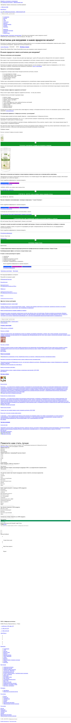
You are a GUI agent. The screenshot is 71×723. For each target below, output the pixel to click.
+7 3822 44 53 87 (5, 628)
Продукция (3, 664)
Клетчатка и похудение (6, 271)
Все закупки (3, 430)
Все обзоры (3, 419)
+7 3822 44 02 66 (5, 630)
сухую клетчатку (10, 110)
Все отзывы (3, 351)
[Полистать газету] (6, 432)
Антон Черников (5, 46)
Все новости (3, 371)
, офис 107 (7, 626)
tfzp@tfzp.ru (3, 9)
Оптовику (3, 688)
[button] (5, 374)
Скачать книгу (15, 321)
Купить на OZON (5, 183)
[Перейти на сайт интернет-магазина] (6, 433)
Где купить (3, 694)
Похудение (15, 271)
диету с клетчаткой (37, 66)
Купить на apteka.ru (24, 207)
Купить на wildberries (14, 183)
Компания (3, 646)
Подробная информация (6, 184)
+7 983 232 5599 (4, 7)
